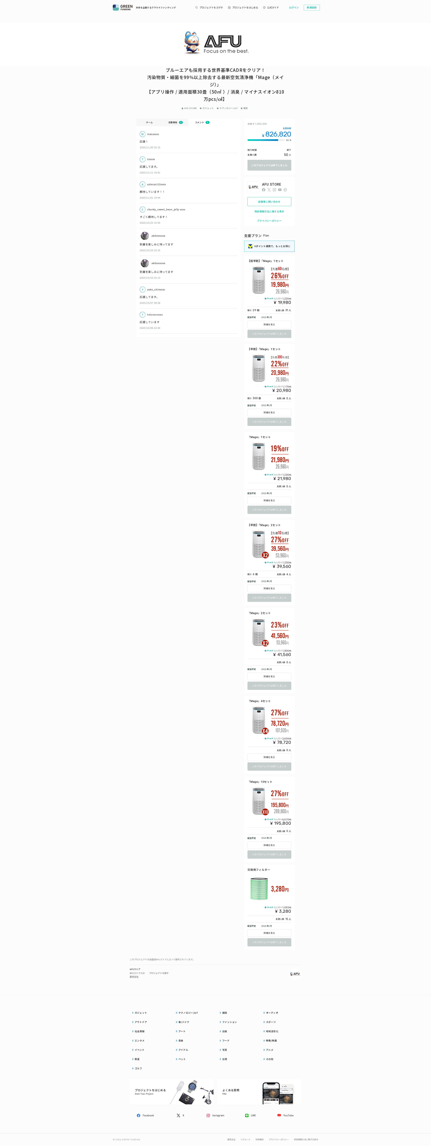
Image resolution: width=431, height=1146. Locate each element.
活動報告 (174, 122)
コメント (201, 122)
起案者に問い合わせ (269, 201)
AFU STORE (190, 108)
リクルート (245, 1139)
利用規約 (260, 1139)
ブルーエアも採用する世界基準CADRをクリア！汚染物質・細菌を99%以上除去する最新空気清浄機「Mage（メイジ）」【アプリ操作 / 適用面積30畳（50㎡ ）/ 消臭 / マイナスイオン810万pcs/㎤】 (216, 84)
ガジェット (208, 108)
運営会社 (134, 977)
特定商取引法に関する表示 (269, 211)
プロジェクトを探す (159, 973)
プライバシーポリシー (269, 220)
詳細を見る (269, 324)
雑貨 (245, 108)
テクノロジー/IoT (229, 108)
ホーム (149, 122)
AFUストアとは (137, 973)
